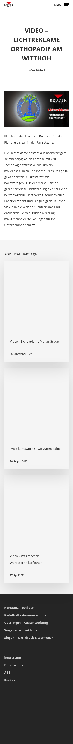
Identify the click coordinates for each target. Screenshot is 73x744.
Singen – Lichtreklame (20, 630)
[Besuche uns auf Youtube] (29, 723)
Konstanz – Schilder (19, 608)
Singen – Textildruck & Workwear (28, 638)
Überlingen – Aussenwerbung (26, 623)
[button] (61, 4)
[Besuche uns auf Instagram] (9, 723)
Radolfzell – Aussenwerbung (25, 615)
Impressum (12, 658)
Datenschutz (13, 665)
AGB (7, 673)
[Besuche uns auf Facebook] (19, 723)
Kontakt (10, 680)
